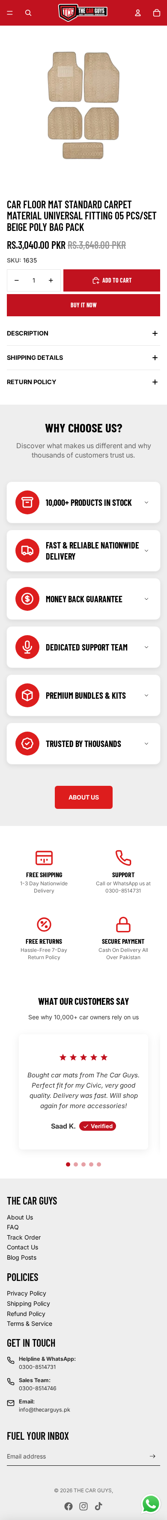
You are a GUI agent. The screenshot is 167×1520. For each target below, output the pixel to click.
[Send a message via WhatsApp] (151, 1504)
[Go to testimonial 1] (68, 1164)
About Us (20, 1217)
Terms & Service (29, 1323)
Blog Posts (21, 1257)
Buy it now (84, 305)
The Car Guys (93, 1490)
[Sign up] (152, 1456)
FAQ (13, 1227)
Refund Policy (26, 1313)
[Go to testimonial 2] (76, 1164)
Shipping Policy (28, 1303)
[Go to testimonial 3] (83, 1164)
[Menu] (10, 13)
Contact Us (22, 1247)
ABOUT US (84, 797)
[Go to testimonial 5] (99, 1164)
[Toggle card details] (146, 502)
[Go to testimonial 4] (91, 1164)
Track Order (24, 1237)
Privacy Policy (26, 1293)
